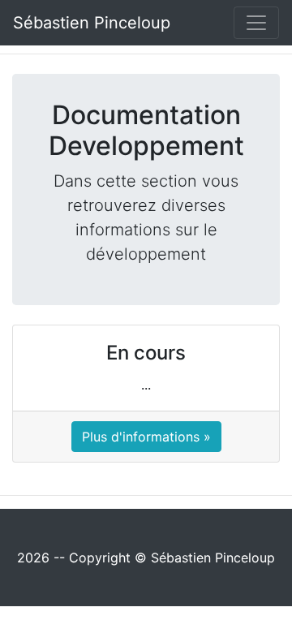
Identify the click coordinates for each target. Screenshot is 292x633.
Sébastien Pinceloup (91, 22)
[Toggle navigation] (256, 22)
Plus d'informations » (146, 436)
